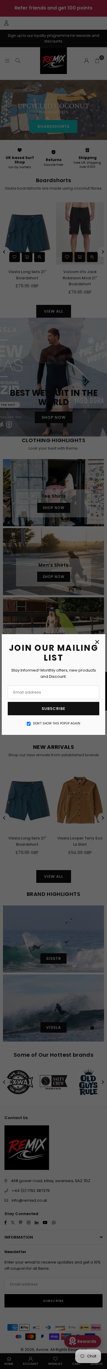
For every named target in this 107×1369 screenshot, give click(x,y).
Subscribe (53, 708)
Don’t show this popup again (56, 723)
